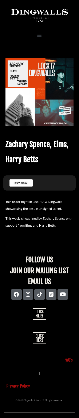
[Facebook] (16, 294)
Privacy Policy (18, 386)
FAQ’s (68, 360)
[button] (39, 34)
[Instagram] (28, 294)
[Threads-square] (51, 294)
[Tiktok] (39, 294)
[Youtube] (63, 294)
